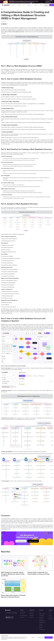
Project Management (42, 622)
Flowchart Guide (41, 615)
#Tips (2, 9)
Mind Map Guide (41, 617)
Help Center (41, 625)
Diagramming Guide (42, 620)
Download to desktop (33, 541)
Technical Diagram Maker (23, 615)
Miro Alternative (22, 617)
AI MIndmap (31, 613)
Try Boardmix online (21, 541)
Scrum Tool (21, 613)
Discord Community (42, 629)
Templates (40, 624)
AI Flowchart (31, 617)
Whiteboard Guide (41, 613)
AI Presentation (32, 615)
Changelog (40, 627)
